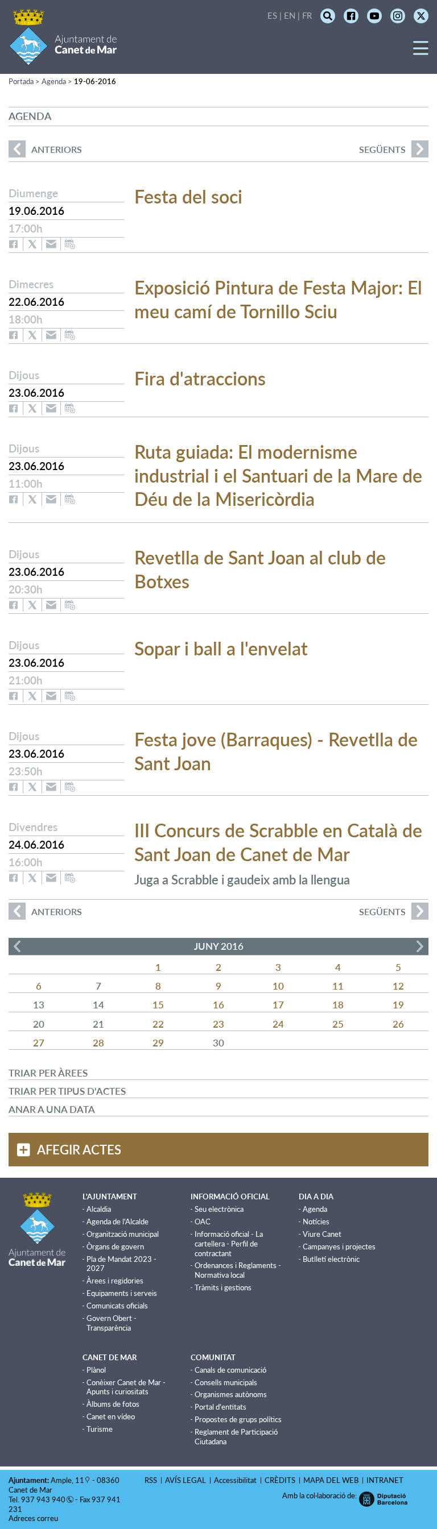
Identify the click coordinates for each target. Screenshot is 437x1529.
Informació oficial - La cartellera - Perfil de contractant (229, 1243)
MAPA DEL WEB (330, 1480)
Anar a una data (52, 1109)
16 (218, 1005)
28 (98, 1043)
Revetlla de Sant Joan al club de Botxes (260, 569)
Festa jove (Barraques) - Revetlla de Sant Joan (276, 751)
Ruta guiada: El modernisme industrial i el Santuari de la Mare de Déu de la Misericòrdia (278, 475)
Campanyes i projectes (339, 1246)
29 (158, 1043)
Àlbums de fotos (112, 1403)
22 (158, 1024)
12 (398, 986)
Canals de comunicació (230, 1369)
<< (17, 946)
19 (398, 1005)
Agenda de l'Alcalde (117, 1221)
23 (218, 1024)
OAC (203, 1221)
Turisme (99, 1429)
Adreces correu (34, 1518)
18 (338, 1005)
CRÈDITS (280, 1480)
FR (307, 15)
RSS (151, 1480)
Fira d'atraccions (200, 378)
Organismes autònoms (231, 1394)
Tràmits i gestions (223, 1287)
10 (278, 986)
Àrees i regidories (114, 1280)
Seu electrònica (219, 1209)
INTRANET (384, 1480)
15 (158, 1005)
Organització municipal (122, 1234)
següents (382, 149)
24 (278, 1024)
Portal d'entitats (220, 1406)
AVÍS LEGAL (185, 1480)
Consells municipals (226, 1382)
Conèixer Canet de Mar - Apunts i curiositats (126, 1387)
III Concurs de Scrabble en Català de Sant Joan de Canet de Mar (278, 842)
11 (338, 986)
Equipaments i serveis (121, 1293)
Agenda (315, 1209)
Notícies (316, 1221)
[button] (420, 52)
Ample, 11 (67, 1480)
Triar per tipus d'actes (67, 1091)
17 (278, 1005)
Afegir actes (79, 1149)
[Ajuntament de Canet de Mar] (63, 58)
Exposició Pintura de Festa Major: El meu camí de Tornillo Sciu (278, 299)
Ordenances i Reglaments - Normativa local (238, 1270)
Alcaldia (98, 1209)
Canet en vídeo (110, 1416)
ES (272, 15)
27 (38, 1043)
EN (289, 15)
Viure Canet (322, 1234)
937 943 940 (43, 1499)
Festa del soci (188, 196)
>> (419, 946)
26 (398, 1024)
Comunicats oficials (117, 1305)
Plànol (96, 1369)
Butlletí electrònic (331, 1259)
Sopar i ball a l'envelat (221, 648)
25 (338, 1024)
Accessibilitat (235, 1480)
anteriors (45, 149)
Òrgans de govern (115, 1246)
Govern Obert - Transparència (111, 1323)
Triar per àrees (48, 1073)
